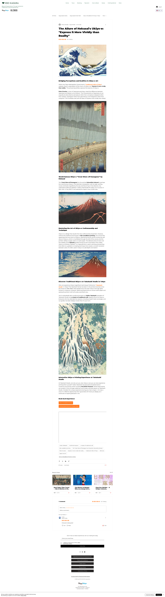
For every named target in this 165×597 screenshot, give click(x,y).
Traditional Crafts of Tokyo (92, 450)
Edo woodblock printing (64, 448)
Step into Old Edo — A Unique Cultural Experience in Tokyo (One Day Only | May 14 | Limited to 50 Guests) (103, 488)
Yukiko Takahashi (63, 445)
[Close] (163, 595)
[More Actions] (105, 517)
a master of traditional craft (87, 445)
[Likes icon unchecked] (62, 525)
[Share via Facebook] (59, 461)
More (104, 15)
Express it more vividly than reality (76, 450)
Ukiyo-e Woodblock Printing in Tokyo (91, 15)
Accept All (159, 594)
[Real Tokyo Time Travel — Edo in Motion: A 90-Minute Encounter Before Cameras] (61, 480)
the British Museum (73, 445)
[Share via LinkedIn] (65, 461)
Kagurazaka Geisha (63, 15)
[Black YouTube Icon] (84, 552)
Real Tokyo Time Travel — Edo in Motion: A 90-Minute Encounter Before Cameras (61, 488)
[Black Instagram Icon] (82, 552)
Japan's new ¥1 (62, 453)
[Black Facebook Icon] (80, 552)
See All (111, 472)
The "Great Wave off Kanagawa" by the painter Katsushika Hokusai (87, 448)
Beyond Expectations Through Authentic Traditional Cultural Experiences (12, 7)
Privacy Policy (23, 595)
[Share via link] (68, 461)
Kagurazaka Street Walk (75, 15)
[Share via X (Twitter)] (62, 461)
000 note (102, 450)
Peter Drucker (62, 450)
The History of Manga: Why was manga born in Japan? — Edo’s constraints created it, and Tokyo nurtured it (82, 488)
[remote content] (82, 427)
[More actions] (105, 24)
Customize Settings (150, 594)
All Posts (54, 15)
